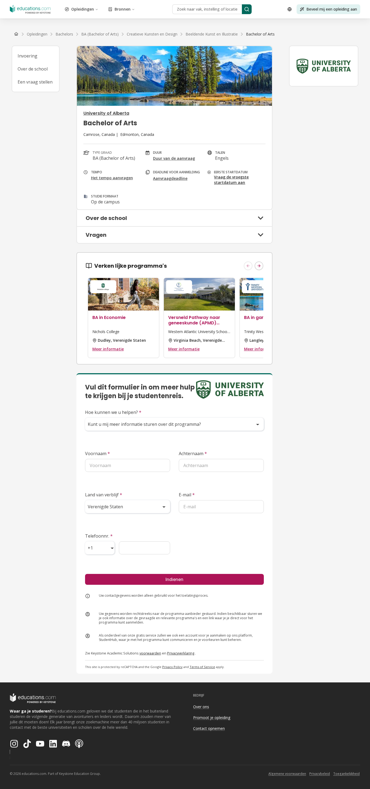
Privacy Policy (172, 667)
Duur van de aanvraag (174, 158)
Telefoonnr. (99, 536)
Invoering (27, 56)
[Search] (247, 9)
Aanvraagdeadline (170, 178)
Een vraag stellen (35, 82)
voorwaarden (150, 653)
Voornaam (97, 453)
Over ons (201, 706)
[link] (260, 34)
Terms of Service (202, 667)
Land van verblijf (103, 495)
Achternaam (193, 453)
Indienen (174, 579)
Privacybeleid (319, 773)
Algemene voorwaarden (287, 773)
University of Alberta (106, 113)
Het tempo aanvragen (112, 177)
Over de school (33, 69)
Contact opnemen (209, 728)
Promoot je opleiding (211, 717)
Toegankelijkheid (346, 773)
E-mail (187, 495)
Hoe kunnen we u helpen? (113, 412)
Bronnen (123, 9)
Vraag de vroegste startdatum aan (231, 179)
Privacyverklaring (180, 653)
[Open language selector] (289, 9)
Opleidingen (82, 9)
